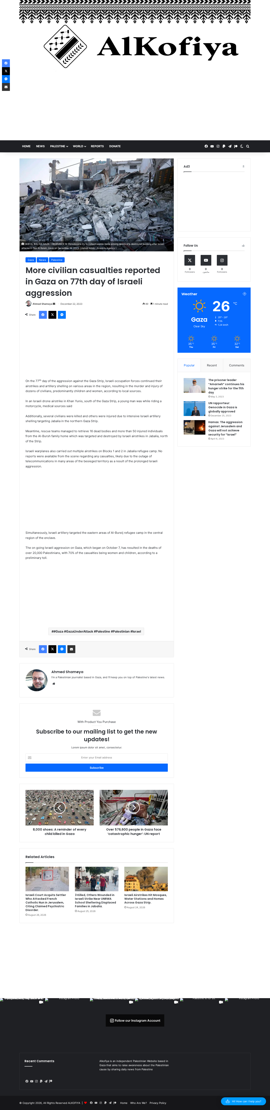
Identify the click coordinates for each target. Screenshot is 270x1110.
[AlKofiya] (135, 38)
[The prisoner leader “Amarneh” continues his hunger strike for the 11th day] (194, 385)
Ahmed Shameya (42, 303)
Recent (212, 365)
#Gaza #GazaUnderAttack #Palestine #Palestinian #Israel (97, 631)
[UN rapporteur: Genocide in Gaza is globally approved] (194, 408)
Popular (189, 365)
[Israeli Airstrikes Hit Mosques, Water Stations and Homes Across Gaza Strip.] (146, 879)
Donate (115, 146)
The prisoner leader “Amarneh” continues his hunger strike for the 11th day (226, 386)
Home (26, 146)
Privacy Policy (158, 1102)
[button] (243, 1101)
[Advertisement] (135, 108)
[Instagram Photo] (67, 1020)
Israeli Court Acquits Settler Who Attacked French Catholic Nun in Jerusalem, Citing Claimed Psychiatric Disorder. (45, 902)
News (40, 146)
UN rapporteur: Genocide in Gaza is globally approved (222, 407)
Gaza (31, 259)
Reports (97, 146)
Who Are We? (138, 1102)
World (78, 146)
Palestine (57, 146)
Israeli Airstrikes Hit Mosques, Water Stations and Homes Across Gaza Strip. (145, 898)
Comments (236, 365)
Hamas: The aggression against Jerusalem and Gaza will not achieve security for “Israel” (225, 428)
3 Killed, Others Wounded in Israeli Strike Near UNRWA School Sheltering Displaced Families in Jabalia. (95, 900)
